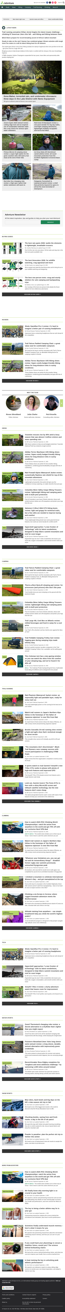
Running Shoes (7, 730)
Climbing (47, 7)
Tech (4, 527)
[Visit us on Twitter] (50, 3)
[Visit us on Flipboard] (55, 3)
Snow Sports (7, 1100)
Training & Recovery (9, 1261)
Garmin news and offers (36, 19)
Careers (45, 1298)
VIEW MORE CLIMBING (32, 928)
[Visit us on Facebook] (47, 3)
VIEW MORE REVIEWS (32, 380)
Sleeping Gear (7, 586)
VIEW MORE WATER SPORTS (32, 1079)
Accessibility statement (28, 1298)
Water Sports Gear (8, 1025)
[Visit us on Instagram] (53, 3)
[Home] (2, 7)
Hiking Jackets (7, 473)
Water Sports (7, 1063)
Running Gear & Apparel (10, 696)
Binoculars (6, 261)
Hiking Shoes (6, 361)
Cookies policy (6, 1298)
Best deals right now (19, 19)
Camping (28, 7)
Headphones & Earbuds (10, 327)
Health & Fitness (8, 1191)
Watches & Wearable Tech (9, 767)
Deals (7, 7)
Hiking (20, 7)
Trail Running (37, 7)
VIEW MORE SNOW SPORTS (32, 1151)
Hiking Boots (7, 509)
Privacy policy (46, 1295)
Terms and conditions (8, 1295)
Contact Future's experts (29, 1295)
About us (4, 1302)
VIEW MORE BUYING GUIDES (32, 294)
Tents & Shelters (8, 278)
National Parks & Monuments (8, 436)
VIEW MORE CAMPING (32, 674)
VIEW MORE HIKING (32, 547)
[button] (61, 2)
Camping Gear (7, 344)
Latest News (11, 27)
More (55, 7)
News (14, 7)
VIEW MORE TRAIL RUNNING (32, 801)
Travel (5, 895)
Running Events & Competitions (8, 748)
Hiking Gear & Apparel (9, 490)
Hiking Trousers (8, 244)
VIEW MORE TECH (32, 1003)
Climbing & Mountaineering (8, 878)
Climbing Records (8, 859)
